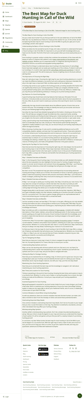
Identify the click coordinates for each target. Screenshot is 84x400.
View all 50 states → (77, 382)
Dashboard (26, 359)
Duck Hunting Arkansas (29, 385)
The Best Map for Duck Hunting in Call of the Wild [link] (42, 8)
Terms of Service (58, 348)
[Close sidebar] (21, 200)
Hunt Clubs (26, 369)
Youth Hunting (27, 356)
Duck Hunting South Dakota (47, 389)
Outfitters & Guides (28, 372)
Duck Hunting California (70, 385)
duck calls (40, 288)
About (24, 348)
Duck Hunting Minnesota (30, 387)
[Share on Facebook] (53, 22)
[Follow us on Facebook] (70, 348)
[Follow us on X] (73, 348)
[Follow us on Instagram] (76, 348)
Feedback (56, 359)
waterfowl (62, 164)
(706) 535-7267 (75, 351)
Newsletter (26, 367)
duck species (61, 210)
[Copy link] (60, 22)
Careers (25, 375)
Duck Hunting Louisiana (43, 385)
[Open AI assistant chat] (79, 395)
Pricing (25, 362)
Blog (29, 8)
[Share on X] (56, 22)
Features (25, 351)
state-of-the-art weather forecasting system (58, 221)
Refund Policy (57, 354)
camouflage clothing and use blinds (62, 70)
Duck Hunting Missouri (44, 387)
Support (56, 356)
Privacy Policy (57, 351)
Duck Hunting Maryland (73, 387)
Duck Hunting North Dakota (30, 389)
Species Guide (27, 364)
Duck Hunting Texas (57, 385)
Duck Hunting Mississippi (59, 387)
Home (79, 3)
